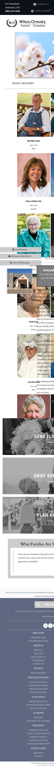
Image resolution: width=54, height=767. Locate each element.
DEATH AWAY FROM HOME (38, 744)
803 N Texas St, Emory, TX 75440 (28, 611)
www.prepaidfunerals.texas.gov (18, 592)
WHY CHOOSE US (38, 657)
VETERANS (38, 718)
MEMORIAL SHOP (38, 638)
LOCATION (38, 756)
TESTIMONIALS (38, 660)
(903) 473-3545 (12, 11)
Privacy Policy (41, 765)
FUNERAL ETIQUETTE (38, 737)
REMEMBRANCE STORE (38, 641)
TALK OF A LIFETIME (38, 708)
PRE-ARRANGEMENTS (38, 702)
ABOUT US (38, 650)
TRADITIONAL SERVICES (38, 686)
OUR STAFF (38, 654)
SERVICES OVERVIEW (38, 682)
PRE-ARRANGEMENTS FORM (38, 705)
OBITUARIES (38, 753)
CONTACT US (38, 664)
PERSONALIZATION (38, 692)
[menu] (50, 10)
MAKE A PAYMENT (38, 673)
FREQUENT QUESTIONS (38, 730)
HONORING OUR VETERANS (38, 721)
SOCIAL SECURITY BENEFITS (38, 734)
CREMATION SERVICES (38, 689)
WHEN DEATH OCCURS (38, 740)
